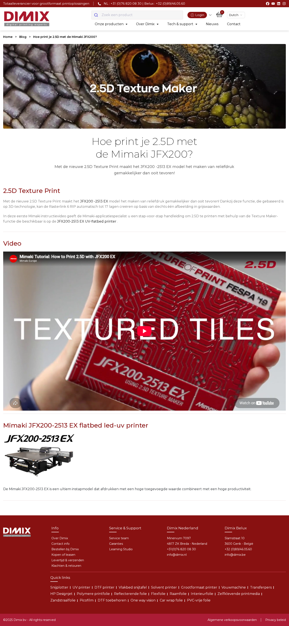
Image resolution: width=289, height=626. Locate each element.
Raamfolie (178, 594)
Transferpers (261, 587)
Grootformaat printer (199, 587)
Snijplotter (59, 587)
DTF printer (104, 587)
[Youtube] (273, 3)
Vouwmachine (234, 587)
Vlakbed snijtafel (133, 587)
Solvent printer (164, 587)
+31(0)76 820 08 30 (181, 549)
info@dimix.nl (177, 555)
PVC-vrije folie (199, 600)
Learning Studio (121, 549)
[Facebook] (267, 3)
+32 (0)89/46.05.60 (238, 549)
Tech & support (180, 24)
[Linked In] (278, 3)
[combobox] (137, 15)
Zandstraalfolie (63, 600)
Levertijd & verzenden (67, 560)
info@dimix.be (235, 555)
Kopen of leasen (63, 555)
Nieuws (212, 24)
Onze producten (109, 24)
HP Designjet (61, 594)
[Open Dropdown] (210, 15)
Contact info (60, 544)
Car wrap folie (171, 600)
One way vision (143, 600)
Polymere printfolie (93, 594)
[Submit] (97, 15)
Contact (234, 24)
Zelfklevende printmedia (238, 594)
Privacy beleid (275, 620)
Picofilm (87, 600)
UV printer (81, 587)
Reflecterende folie (130, 594)
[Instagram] (284, 3)
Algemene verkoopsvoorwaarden (232, 620)
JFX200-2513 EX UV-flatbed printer (86, 221)
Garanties (116, 544)
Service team (119, 538)
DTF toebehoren (112, 600)
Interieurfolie (202, 594)
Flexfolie (158, 594)
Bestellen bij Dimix (65, 549)
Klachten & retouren (66, 566)
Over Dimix (145, 24)
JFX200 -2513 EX (94, 201)
